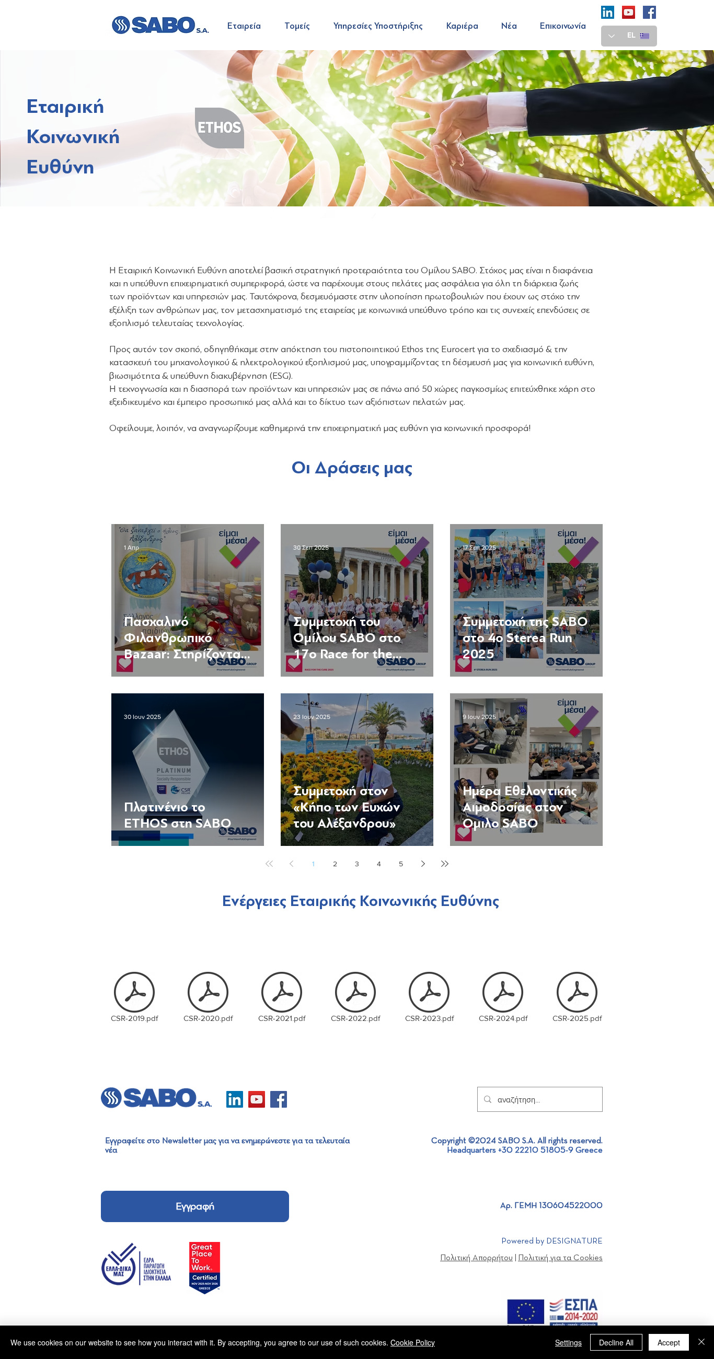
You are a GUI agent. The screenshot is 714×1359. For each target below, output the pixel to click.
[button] (248, 26)
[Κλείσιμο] (701, 1342)
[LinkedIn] (607, 12)
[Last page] (444, 863)
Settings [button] (568, 1342)
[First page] (269, 863)
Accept (669, 1342)
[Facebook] (649, 12)
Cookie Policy (412, 1342)
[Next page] (422, 863)
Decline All (616, 1342)
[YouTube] (628, 12)
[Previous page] (291, 863)
